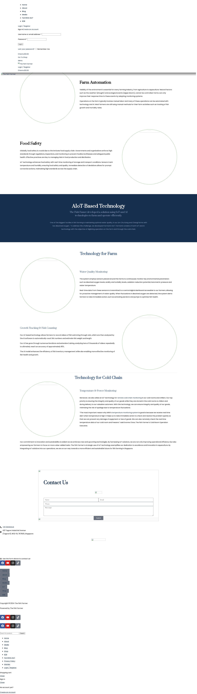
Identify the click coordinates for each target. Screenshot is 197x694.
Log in (20, 44)
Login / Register (10, 668)
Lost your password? (26, 49)
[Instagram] (12, 563)
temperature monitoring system (125, 412)
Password (22, 39)
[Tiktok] (18, 563)
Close (2, 676)
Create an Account (30, 29)
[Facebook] (2, 563)
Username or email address (29, 34)
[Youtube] (7, 563)
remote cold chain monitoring (129, 398)
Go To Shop (22, 57)
